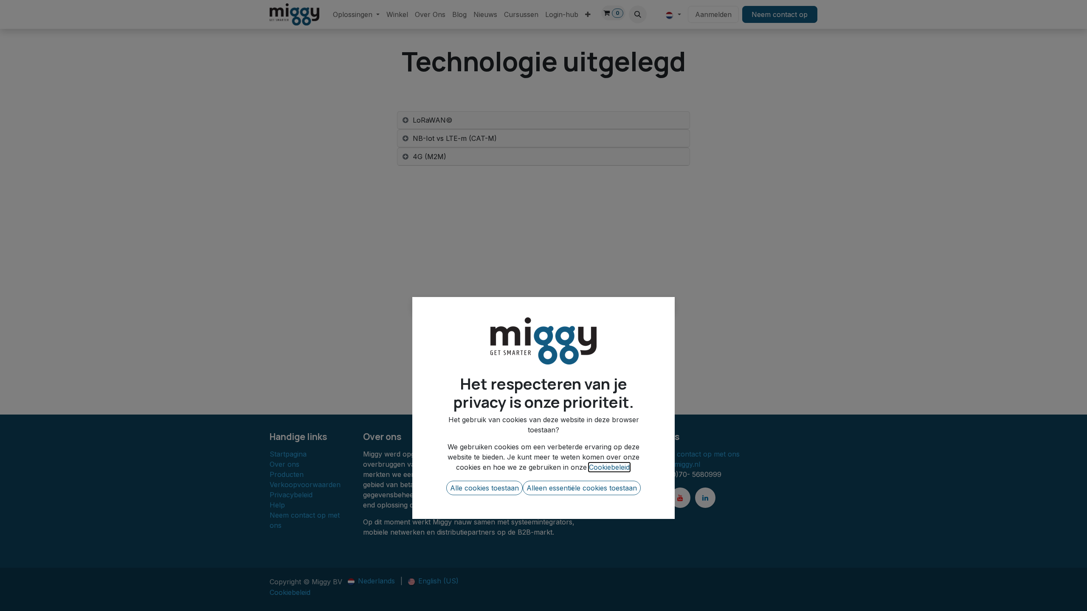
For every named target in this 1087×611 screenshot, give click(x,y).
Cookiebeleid (609, 467)
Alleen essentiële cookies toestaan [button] (582, 488)
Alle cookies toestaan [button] (484, 488)
